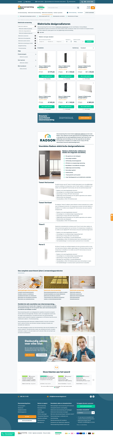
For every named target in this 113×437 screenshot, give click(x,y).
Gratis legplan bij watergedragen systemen (28, 16)
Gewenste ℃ (68, 39)
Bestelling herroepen (27, 420)
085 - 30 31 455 (88, 1)
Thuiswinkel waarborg (93, 433)
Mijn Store (28, 1)
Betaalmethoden (78, 433)
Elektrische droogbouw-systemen (52, 295)
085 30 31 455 (24, 396)
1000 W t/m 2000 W (43, 69)
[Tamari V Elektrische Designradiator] (86, 59)
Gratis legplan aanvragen (86, 406)
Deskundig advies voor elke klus (59, 16)
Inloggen (27, 416)
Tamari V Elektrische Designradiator (84, 66)
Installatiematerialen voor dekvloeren (27, 295)
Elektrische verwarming (47, 12)
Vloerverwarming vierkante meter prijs (60, 424)
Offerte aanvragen (89, 12)
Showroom (20, 407)
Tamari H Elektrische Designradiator (84, 97)
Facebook (91, 397)
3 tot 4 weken (87, 78)
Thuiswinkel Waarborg (43, 416)
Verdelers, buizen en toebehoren (26, 294)
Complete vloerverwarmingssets (26, 292)
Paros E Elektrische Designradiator (45, 97)
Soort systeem (21, 60)
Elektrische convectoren (76, 294)
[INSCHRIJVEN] (93, 412)
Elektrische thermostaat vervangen (59, 412)
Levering (40, 409)
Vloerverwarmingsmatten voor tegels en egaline (55, 292)
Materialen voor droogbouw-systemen (27, 297)
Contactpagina (21, 405)
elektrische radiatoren (80, 133)
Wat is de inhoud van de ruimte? (45, 39)
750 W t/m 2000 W (43, 99)
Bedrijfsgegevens (22, 412)
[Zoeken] (78, 7)
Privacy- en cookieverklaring (82, 424)
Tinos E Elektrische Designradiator (45, 66)
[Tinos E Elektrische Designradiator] (47, 59)
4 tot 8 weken (48, 109)
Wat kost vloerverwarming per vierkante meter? (62, 414)
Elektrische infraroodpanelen (77, 295)
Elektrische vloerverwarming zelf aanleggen (61, 409)
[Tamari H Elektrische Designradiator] (86, 89)
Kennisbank (80, 12)
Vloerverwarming (72, 12)
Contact (20, 1)
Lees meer (41, 32)
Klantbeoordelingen (42, 418)
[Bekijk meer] (35, 26)
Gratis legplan (41, 412)
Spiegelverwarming (74, 299)
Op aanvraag (48, 78)
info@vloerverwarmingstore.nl (58, 396)
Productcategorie (22, 54)
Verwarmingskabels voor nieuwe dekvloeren (54, 294)
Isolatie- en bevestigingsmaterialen (52, 299)
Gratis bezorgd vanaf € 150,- (44, 16)
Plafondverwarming (75, 297)
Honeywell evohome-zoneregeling (59, 407)
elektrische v (59, 27)
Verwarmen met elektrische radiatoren (60, 422)
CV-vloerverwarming (22, 12)
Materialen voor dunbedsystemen (26, 299)
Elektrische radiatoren (75, 292)
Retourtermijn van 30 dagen (73, 16)
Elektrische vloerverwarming (34, 12)
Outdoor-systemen (58, 12)
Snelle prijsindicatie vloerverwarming (9, 434)
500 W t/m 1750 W (82, 99)
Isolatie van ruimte (76, 39)
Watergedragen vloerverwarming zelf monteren (62, 405)
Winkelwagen (93, 7)
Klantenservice (41, 420)
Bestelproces (41, 422)
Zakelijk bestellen (22, 409)
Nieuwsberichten (42, 407)
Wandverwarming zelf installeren (59, 420)
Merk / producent (22, 66)
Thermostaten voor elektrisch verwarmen (54, 297)
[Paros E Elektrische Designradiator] (47, 89)
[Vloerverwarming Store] (26, 7)
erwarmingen (65, 27)
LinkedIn (93, 397)
